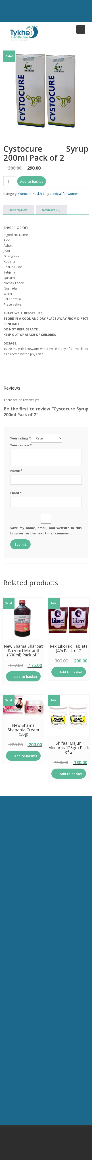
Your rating (20, 438)
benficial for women (64, 193)
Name (16, 471)
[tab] (18, 210)
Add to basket (31, 181)
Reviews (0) (51, 210)
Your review (21, 445)
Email (16, 493)
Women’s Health (30, 193)
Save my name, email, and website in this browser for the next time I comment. (46, 530)
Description (18, 210)
